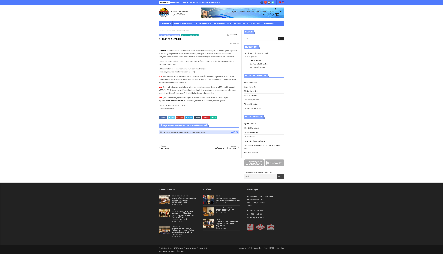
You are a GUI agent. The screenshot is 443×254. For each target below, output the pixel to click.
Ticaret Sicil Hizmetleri (169, 35)
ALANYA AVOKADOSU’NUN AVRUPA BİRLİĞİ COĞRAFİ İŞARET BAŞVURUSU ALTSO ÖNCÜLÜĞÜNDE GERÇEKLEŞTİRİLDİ (183, 215)
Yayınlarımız (240, 23)
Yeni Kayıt (165, 147)
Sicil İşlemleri (252, 56)
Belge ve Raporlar (251, 82)
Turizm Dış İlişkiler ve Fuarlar (255, 141)
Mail (214, 117)
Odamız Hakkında (182, 23)
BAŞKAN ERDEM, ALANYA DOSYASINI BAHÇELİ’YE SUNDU (228, 199)
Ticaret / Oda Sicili (189, 35)
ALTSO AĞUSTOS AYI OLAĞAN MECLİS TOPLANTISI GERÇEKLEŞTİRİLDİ (184, 200)
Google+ (181, 117)
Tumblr (198, 117)
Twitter (172, 117)
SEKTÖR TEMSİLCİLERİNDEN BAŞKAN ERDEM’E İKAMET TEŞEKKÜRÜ (227, 224)
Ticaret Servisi (249, 136)
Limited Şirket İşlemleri (259, 64)
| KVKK (271, 248)
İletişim (255, 23)
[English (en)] (283, 2)
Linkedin (190, 117)
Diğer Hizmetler (250, 87)
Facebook (163, 117)
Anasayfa (164, 23)
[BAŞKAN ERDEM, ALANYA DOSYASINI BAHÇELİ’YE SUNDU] (208, 199)
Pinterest (206, 117)
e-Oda (250, 248)
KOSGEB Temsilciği (251, 128)
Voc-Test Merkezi (251, 152)
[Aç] (234, 132)
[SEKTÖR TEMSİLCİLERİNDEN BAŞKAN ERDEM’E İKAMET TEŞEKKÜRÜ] (208, 223)
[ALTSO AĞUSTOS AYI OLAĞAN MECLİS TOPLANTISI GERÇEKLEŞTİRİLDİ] (164, 199)
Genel (174, 196)
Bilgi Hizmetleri (221, 23)
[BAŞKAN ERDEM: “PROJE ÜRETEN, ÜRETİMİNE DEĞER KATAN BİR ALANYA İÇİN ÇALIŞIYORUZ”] (164, 230)
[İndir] (232, 132)
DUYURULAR (164, 2)
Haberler (268, 23)
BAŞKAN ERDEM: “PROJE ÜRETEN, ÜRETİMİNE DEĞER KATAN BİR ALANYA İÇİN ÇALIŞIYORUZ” (183, 231)
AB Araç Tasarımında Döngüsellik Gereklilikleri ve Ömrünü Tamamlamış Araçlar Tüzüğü (207, 2)
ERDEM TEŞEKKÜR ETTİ (225, 210)
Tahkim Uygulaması (251, 99)
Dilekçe (163, 50)
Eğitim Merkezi (250, 123)
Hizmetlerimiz (202, 23)
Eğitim (174, 226)
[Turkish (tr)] (280, 2)
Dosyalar (233, 34)
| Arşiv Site (280, 248)
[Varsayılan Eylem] (237, 132)
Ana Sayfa (162, 31)
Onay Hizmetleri (250, 95)
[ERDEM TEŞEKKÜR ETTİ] (208, 211)
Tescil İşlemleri (255, 60)
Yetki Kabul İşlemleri (174, 100)
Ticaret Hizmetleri (251, 104)
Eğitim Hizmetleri (250, 91)
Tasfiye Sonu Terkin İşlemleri (225, 147)
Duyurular (257, 248)
